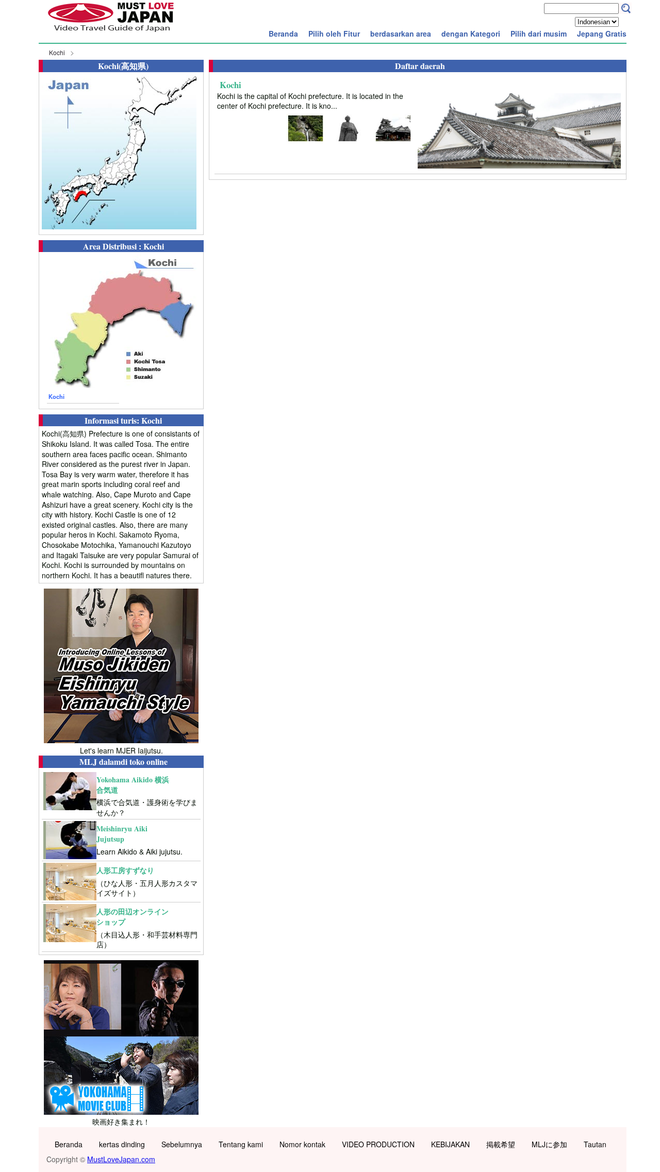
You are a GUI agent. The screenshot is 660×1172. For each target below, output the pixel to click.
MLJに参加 (549, 1144)
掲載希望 (500, 1144)
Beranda (283, 33)
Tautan (595, 1144)
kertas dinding (122, 1144)
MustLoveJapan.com (121, 1159)
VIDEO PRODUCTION (378, 1144)
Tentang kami (241, 1144)
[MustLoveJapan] (110, 33)
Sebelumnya (181, 1144)
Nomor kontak (302, 1144)
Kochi (57, 52)
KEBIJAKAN (450, 1144)
